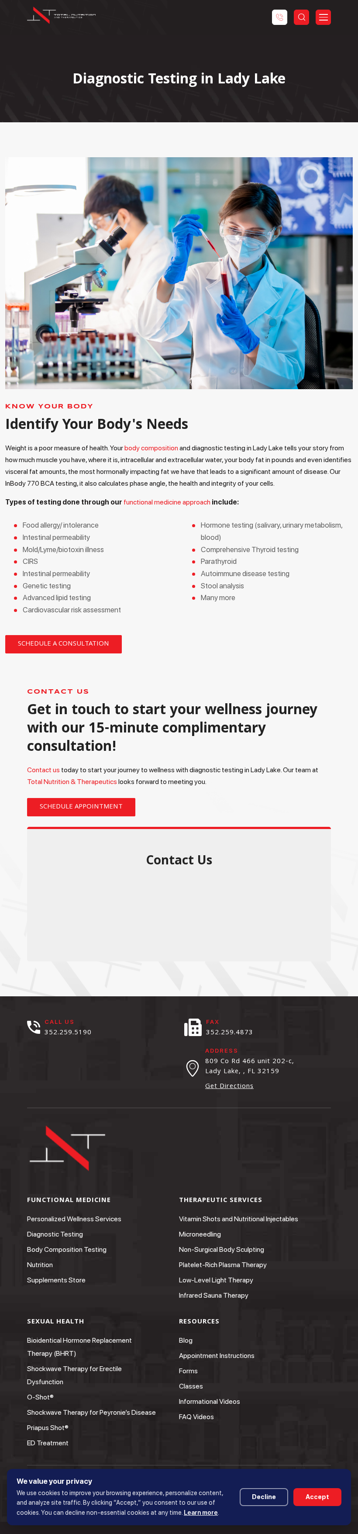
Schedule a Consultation (63, 644)
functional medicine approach (167, 502)
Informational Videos (209, 1401)
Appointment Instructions (217, 1355)
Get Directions (229, 1087)
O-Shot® (40, 1397)
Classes (191, 1386)
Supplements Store (56, 1280)
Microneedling (200, 1234)
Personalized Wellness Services (74, 1219)
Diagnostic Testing (55, 1234)
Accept (317, 1497)
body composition (151, 448)
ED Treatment (48, 1443)
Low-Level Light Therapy (216, 1280)
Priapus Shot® (48, 1427)
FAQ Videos (196, 1417)
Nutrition (40, 1265)
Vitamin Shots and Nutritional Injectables (238, 1219)
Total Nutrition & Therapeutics (72, 781)
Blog (186, 1340)
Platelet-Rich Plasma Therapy (223, 1265)
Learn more (201, 1512)
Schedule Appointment (81, 807)
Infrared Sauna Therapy (213, 1295)
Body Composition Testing (67, 1249)
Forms (188, 1371)
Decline (264, 1497)
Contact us (43, 770)
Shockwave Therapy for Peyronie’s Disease (91, 1412)
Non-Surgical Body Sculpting (221, 1249)
